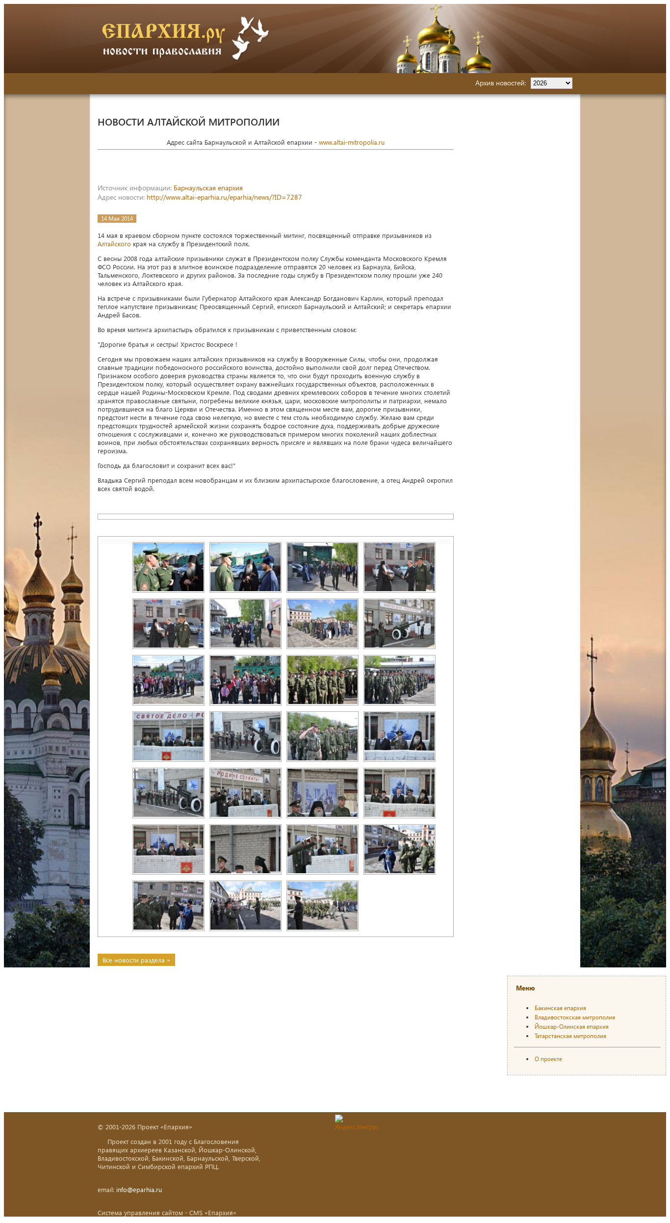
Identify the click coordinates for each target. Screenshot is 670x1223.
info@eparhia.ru (139, 1189)
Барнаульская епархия (208, 187)
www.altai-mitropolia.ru (352, 142)
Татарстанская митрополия (570, 1036)
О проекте (548, 1059)
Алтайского (114, 243)
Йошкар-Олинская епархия (572, 1026)
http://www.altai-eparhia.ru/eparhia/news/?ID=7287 (224, 197)
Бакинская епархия (560, 1008)
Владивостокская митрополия (575, 1017)
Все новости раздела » (136, 960)
